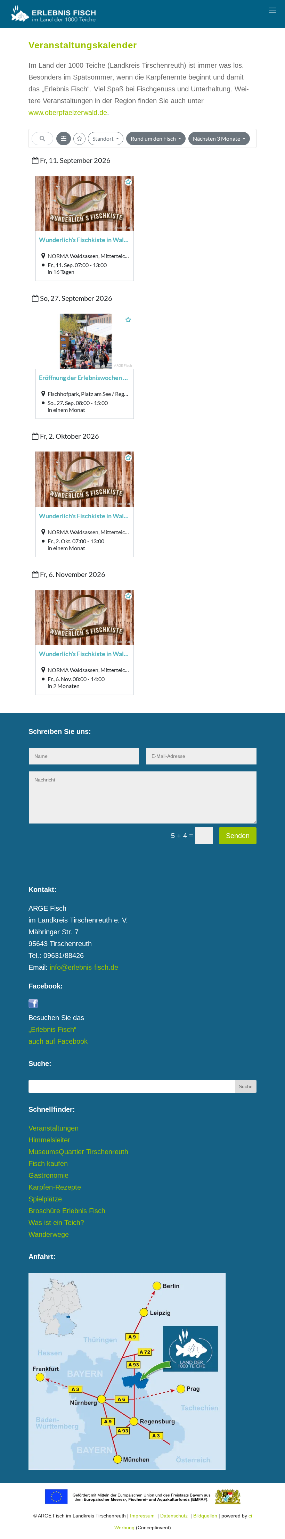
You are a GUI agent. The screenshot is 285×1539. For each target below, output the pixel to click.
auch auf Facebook (58, 1041)
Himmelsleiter (49, 1140)
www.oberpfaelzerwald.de (67, 112)
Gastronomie (48, 1175)
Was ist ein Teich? (56, 1222)
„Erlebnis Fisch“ (52, 1029)
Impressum (142, 1516)
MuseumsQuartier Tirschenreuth (78, 1152)
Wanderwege (48, 1234)
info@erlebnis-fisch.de (84, 967)
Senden (238, 835)
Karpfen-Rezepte (54, 1187)
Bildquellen (205, 1516)
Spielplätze (45, 1199)
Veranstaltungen (53, 1128)
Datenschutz (174, 1516)
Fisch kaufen (48, 1163)
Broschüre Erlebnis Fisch (66, 1211)
